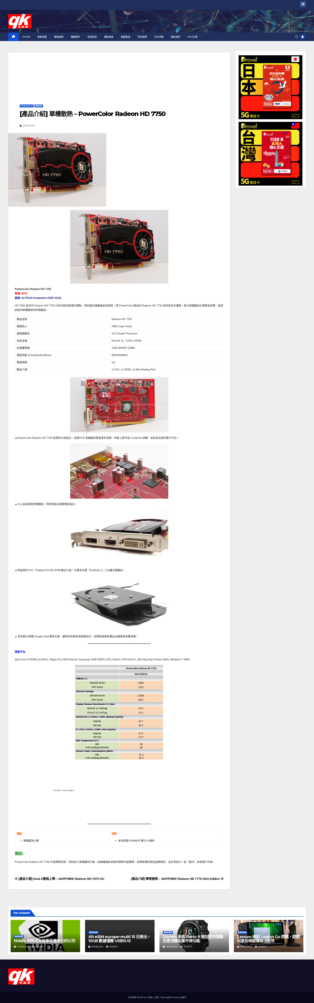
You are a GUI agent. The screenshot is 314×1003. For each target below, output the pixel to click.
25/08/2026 (246, 947)
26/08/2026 (97, 947)
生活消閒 (159, 36)
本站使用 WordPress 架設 (140, 997)
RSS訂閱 (193, 36)
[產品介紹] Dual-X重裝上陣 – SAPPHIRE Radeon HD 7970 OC (61, 879)
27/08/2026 (23, 947)
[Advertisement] (119, 75)
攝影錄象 (109, 36)
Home (26, 36)
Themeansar (176, 997)
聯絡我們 (175, 36)
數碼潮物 (59, 36)
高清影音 (92, 36)
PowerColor (27, 106)
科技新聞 (142, 36)
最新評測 (38, 106)
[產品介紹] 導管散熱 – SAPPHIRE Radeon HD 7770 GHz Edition (176, 879)
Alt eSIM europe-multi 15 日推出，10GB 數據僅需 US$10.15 (119, 938)
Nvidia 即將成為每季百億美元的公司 (44, 940)
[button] (296, 36)
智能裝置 (42, 36)
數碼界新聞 (19, 936)
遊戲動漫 (125, 36)
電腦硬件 (75, 36)
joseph (39, 947)
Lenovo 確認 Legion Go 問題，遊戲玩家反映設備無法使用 (268, 938)
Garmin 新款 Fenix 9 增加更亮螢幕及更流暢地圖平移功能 (193, 938)
